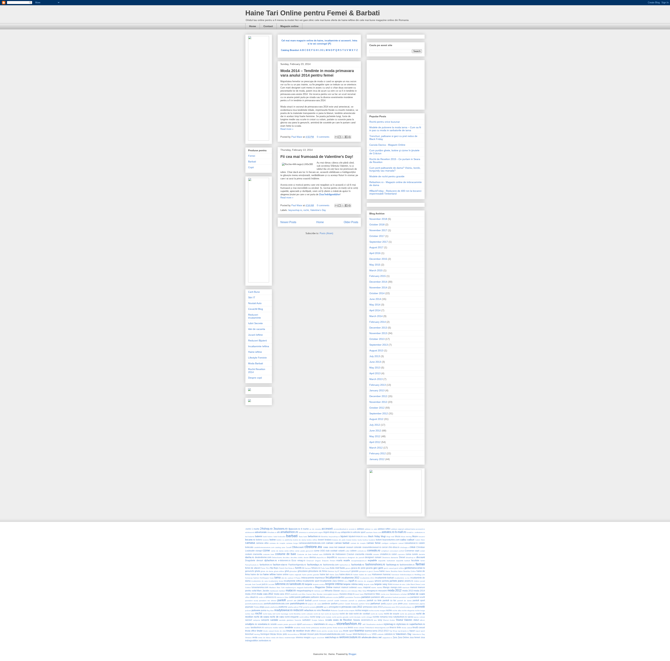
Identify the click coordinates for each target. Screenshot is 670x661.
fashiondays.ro (314, 564)
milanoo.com (346, 591)
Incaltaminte (333, 577)
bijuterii (344, 536)
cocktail (333, 551)
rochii (306, 210)
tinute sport (348, 631)
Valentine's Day (403, 634)
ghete (257, 571)
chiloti (412, 547)
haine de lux (257, 574)
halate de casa (365, 575)
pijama (422, 604)
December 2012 (378, 396)
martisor (282, 591)
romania (384, 617)
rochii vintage (366, 617)
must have (359, 594)
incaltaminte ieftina (293, 581)
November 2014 (378, 287)
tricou (273, 634)
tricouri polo (313, 634)
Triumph (349, 634)
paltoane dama (318, 597)
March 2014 (376, 316)
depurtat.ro (342, 557)
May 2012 (374, 436)
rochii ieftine (304, 617)
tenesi (340, 628)
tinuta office (250, 631)
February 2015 (377, 276)
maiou (360, 587)
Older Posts (351, 222)
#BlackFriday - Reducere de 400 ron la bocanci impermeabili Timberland (395, 192)
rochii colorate (307, 614)
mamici (379, 587)
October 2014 (377, 293)
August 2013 (376, 350)
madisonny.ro (290, 587)
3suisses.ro (280, 528)
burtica (365, 540)
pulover (248, 610)
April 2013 (375, 373)
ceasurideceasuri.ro (371, 547)
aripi (339, 532)
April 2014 (375, 310)
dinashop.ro (410, 557)
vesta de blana (264, 637)
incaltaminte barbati (384, 578)
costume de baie (285, 553)
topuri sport (420, 631)
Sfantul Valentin (404, 620)
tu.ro (369, 634)
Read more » (286, 129)
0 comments (323, 137)
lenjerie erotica (319, 584)
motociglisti (327, 594)
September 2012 (378, 413)
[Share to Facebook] (346, 137)
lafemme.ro (282, 583)
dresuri (259, 560)
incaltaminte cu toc (402, 578)
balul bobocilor (279, 536)
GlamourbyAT (345, 571)
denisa (312, 557)
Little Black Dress (413, 584)
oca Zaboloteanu (393, 594)
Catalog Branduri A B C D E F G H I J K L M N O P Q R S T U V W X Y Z (319, 50)
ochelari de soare (416, 594)
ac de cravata (315, 529)
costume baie (268, 554)
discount (420, 557)
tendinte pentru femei (328, 628)
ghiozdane (303, 571)
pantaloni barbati (391, 597)
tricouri (303, 634)
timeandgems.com (382, 628)
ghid (287, 571)
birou (365, 536)
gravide (355, 571)
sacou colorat (419, 617)
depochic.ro (321, 557)
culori (394, 554)
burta (360, 540)
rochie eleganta (408, 610)
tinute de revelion (295, 630)
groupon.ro (363, 571)
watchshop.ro (331, 637)
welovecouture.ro (350, 637)
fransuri (308, 568)
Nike (378, 594)
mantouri (405, 587)
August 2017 (376, 247)
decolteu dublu (297, 557)
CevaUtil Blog (255, 309)
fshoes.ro (315, 568)
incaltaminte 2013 (367, 578)
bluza (397, 536)
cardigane (393, 543)
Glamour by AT (333, 571)
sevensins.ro (367, 620)
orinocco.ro (271, 597)
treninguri (265, 634)
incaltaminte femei (276, 581)
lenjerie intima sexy (353, 584)
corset (422, 551)
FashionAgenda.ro (297, 564)
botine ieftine (312, 540)
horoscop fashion (252, 578)
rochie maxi (249, 614)
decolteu (286, 557)
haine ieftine (269, 574)
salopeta (256, 620)
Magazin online (289, 26)
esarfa (339, 560)
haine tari (324, 574)
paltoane (305, 597)
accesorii (327, 528)
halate (355, 575)
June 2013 (375, 361)
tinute (259, 630)
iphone (378, 581)
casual (401, 543)
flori (286, 568)
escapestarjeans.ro (359, 561)
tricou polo (282, 634)
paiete (298, 597)
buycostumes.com (391, 540)
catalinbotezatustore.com (264, 547)
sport (299, 624)
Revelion (326, 610)
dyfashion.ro (270, 560)
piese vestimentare (411, 604)
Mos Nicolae (318, 594)
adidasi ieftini (384, 529)
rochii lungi (315, 617)
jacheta (385, 581)
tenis (345, 628)
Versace (248, 637)
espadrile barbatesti (386, 561)
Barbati (252, 161)
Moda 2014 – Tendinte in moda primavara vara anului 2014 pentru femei (317, 73)
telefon (281, 628)
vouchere (320, 637)
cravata (368, 554)
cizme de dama (277, 551)
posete (319, 607)
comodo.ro (373, 550)
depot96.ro (332, 557)
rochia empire (349, 610)
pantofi (281, 600)
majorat (366, 587)
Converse (409, 551)
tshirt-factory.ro (360, 634)
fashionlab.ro (357, 564)
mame (373, 587)
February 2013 (377, 384)
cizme (266, 550)
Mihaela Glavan (332, 590)
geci (375, 568)
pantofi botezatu (319, 601)
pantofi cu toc (389, 600)
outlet (291, 597)
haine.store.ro (345, 574)
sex (375, 620)
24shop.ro (266, 528)
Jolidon (417, 581)
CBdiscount (298, 547)
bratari (348, 540)
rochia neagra (361, 610)
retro (319, 610)
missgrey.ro (372, 590)
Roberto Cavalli (337, 610)
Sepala (356, 620)
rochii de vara (277, 616)
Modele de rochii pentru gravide (386, 176)
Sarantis (298, 620)
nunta (383, 594)
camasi (329, 543)
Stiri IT (251, 297)
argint (320, 532)
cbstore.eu (313, 547)
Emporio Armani (328, 561)
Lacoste (271, 584)
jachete (393, 581)
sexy (380, 620)
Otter (286, 597)
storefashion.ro (348, 624)
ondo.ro (262, 597)
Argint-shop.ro (330, 532)
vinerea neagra (303, 637)
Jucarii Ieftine (255, 334)
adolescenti (249, 532)
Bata (301, 536)
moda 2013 (407, 590)
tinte (399, 627)
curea (408, 554)
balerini (258, 536)
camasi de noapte (358, 543)
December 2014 (378, 281)
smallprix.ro (251, 624)
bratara (328, 540)
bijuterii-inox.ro (356, 536)
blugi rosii (390, 536)
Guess (376, 571)
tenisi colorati (359, 628)
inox (346, 581)
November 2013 (378, 333)
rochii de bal (319, 614)
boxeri (321, 540)
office (247, 597)
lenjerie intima (334, 583)
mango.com (396, 587)
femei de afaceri (252, 568)
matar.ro (291, 590)
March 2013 (376, 379)
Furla (323, 568)
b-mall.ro (400, 532)
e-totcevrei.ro (284, 560)
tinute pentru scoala (325, 631)
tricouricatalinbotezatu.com (332, 634)
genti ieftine (399, 568)
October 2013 (377, 339)
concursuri (394, 551)
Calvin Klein (420, 540)
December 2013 (378, 327)
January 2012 (377, 459)
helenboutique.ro (407, 575)
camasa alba (262, 543)
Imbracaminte (307, 578)
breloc (354, 540)
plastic (267, 607)
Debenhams (277, 557)
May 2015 (374, 264)
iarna (277, 577)
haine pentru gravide (310, 575)
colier (347, 551)
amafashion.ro (289, 532)
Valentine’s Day (318, 210)
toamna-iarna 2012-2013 (377, 631)
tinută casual (419, 627)
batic (305, 536)
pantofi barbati (304, 600)
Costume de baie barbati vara (309, 554)
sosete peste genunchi (286, 624)
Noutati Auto (255, 303)
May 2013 (374, 367)
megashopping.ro (305, 590)
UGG (374, 634)
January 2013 (377, 390)
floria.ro (291, 568)
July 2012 (374, 424)
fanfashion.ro (266, 564)
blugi (383, 536)
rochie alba (396, 610)
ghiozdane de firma (317, 571)
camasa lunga (292, 543)
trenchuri (249, 634)
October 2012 (377, 407)
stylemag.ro (389, 624)
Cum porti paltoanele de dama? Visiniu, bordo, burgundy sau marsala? (395, 169)
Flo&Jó (282, 568)
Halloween (377, 574)
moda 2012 (395, 590)
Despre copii (255, 377)
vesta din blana (277, 637)
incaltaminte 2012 (350, 577)
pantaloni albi (377, 597)
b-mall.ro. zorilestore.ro (416, 532)
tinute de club (280, 631)
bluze (415, 536)
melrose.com (319, 591)
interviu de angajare (366, 581)
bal (246, 536)
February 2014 (377, 321)
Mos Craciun (307, 594)
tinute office (310, 631)
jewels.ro (409, 581)
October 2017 (377, 236)
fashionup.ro (392, 564)
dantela (422, 554)
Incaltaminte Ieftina (258, 346)
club (328, 551)
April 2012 (375, 442)
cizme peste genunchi (304, 551)
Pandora (357, 597)
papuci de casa (314, 604)
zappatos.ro (387, 637)
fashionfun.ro (345, 565)
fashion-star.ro (280, 564)
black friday (374, 536)
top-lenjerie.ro (403, 631)
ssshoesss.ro (307, 624)
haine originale (295, 575)
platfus (290, 607)
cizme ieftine (289, 551)
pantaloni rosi (404, 597)
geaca (348, 568)
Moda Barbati (255, 363)
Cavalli (288, 547)
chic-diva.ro (393, 547)
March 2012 (376, 447)
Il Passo (297, 578)
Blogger (352, 654)
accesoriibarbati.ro (341, 529)
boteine (266, 540)
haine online (283, 574)
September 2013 (378, 344)
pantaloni (365, 597)
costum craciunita (253, 554)
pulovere (256, 610)
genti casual (389, 568)
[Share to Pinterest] (349, 137)
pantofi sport (419, 600)
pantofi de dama (404, 601)
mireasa (354, 591)
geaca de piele (358, 568)
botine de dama (299, 540)
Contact (268, 26)
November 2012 (378, 402)
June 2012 (375, 430)
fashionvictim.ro (407, 564)
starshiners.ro (320, 624)
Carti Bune (254, 291)
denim (306, 557)
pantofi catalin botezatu (337, 601)
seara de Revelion (342, 620)
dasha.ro (249, 557)
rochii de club (346, 614)
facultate (415, 560)
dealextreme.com (263, 557)
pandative (349, 597)
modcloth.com (296, 594)
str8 (364, 624)
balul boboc (268, 536)
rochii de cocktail (361, 614)
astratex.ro (388, 532)
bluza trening (406, 536)
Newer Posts (288, 222)
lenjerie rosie (369, 584)
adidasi (360, 529)
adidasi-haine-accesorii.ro (414, 529)
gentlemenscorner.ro (414, 568)
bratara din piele (339, 540)
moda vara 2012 (265, 594)
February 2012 (377, 453)
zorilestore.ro (265, 640)
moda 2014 (419, 590)
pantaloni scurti (417, 597)
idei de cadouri (287, 578)
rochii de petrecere (407, 614)
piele (400, 603)
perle (395, 604)
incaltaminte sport (311, 581)
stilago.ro (332, 624)
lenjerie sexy (380, 584)
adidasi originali (397, 529)
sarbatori (306, 620)
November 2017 (378, 230)
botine (273, 539)
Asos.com (377, 532)
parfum (334, 603)
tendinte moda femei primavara (306, 628)
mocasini (382, 590)
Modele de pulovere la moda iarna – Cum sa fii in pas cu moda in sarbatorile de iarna (395, 129)
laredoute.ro (296, 583)
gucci (371, 571)
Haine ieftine (255, 351)
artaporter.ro (347, 532)
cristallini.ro (385, 554)
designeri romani (373, 557)
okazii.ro (254, 597)
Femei (251, 155)
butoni (379, 540)
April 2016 (375, 253)
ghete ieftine (279, 571)
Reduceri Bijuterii (257, 340)
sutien (247, 628)
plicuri (296, 607)
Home (252, 26)
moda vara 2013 (282, 594)
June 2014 (375, 299)
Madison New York (277, 587)
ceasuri (341, 547)
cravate (376, 554)
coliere (353, 551)
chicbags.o (404, 547)
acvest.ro (352, 529)
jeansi (401, 581)
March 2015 (376, 270)
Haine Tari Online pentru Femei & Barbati (312, 13)
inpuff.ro (352, 581)
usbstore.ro (389, 634)
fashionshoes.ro (375, 564)
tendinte (289, 627)
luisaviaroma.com (260, 587)
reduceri (298, 610)
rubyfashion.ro (400, 617)
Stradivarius (371, 624)
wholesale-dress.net (372, 637)
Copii (251, 167)
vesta (254, 637)
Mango (386, 587)
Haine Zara (334, 575)
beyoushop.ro (295, 210)
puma (263, 610)
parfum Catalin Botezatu (348, 604)
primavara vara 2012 (351, 607)
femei (420, 564)
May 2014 (374, 304)
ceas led (333, 547)
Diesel (402, 557)
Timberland (369, 628)
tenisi (350, 627)
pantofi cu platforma (357, 601)
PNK (301, 607)
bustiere (372, 540)
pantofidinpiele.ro (298, 603)
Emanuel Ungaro (314, 561)
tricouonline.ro (293, 634)
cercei (385, 547)
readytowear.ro (283, 610)
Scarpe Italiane (318, 620)
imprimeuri (320, 578)
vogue (313, 637)
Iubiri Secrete (255, 323)
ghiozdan (293, 571)
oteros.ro (280, 597)
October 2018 (377, 224)
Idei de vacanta (256, 329)
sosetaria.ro (264, 624)
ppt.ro (326, 607)
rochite (376, 617)
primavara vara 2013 (373, 607)
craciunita (359, 554)
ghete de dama (267, 571)
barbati (292, 536)
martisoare (274, 591)
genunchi (249, 571)
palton (342, 597)
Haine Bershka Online (407, 571)
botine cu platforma (284, 540)
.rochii (248, 529)
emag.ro (301, 560)
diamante (394, 557)
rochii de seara (261, 616)
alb (278, 532)
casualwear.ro (411, 543)
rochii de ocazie (391, 614)
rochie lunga (420, 610)
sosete (273, 624)
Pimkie (256, 607)
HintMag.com (419, 575)
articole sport (359, 532)
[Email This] (336, 137)
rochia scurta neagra (377, 610)
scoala (328, 620)
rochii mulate (326, 617)
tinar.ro (393, 627)
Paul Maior (297, 137)
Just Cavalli (256, 584)
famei (422, 561)
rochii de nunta (377, 614)
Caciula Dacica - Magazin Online (387, 144)
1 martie (255, 529)
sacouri (248, 620)
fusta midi (334, 568)
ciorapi (258, 551)
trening (257, 634)
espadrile (372, 560)
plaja (262, 607)
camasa (250, 542)
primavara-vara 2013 (391, 607)
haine (382, 571)
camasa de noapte (277, 543)
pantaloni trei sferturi (267, 601)
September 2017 (378, 241)
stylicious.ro (402, 624)
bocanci (422, 536)
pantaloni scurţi (251, 601)
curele (415, 554)
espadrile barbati (403, 561)
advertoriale (261, 532)
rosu (390, 617)
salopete (265, 620)
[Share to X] (343, 137)
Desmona (386, 557)
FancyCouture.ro (252, 565)
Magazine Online (323, 587)
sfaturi (416, 620)
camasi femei (374, 543)
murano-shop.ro (347, 594)
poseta (313, 607)
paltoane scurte (332, 597)
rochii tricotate (355, 617)
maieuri (336, 587)
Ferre (263, 568)
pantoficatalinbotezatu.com (276, 603)
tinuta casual (407, 628)
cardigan (385, 543)
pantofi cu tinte (374, 600)
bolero (259, 540)
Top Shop (393, 631)
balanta (251, 536)
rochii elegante (292, 617)
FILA (268, 568)
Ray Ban (270, 610)
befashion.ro (314, 536)
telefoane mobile (271, 628)
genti (380, 568)
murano (336, 594)
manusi (413, 587)
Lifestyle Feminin (257, 357)
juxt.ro (264, 584)
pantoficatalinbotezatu (254, 604)
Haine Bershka (391, 571)
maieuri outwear (349, 587)
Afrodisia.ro (271, 532)
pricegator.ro (335, 607)
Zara (395, 637)
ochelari (403, 594)
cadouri (410, 539)
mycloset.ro (369, 594)
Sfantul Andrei (389, 620)
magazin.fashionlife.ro (305, 587)
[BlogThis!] (339, 137)
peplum (389, 604)
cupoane (401, 554)
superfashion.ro (417, 624)
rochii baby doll (269, 614)
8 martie (305, 529)
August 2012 (376, 419)
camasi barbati (342, 543)
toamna (359, 630)
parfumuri (375, 603)
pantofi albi (291, 601)
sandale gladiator (286, 620)
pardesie (326, 603)
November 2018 (378, 219)
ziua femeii (415, 637)
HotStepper (264, 578)
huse (272, 578)
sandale (274, 620)
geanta (369, 568)
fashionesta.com (331, 564)
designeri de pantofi (356, 557)
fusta (327, 568)
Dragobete (250, 560)
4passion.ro (294, 529)
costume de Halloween (334, 554)
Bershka (324, 536)
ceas (325, 547)
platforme (282, 607)
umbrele (380, 634)
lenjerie (308, 584)
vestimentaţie (289, 637)
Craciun (350, 554)
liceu (390, 584)
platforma (274, 607)
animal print (313, 532)
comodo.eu (361, 551)
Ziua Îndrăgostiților (329, 194)
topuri (412, 631)
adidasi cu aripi (371, 529)
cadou (403, 539)
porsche (306, 607)
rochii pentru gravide (340, 617)
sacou (410, 617)
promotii (420, 606)
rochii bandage (282, 614)
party (383, 603)
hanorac (387, 574)
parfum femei (364, 604)
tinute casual (268, 631)
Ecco (294, 560)
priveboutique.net (407, 607)
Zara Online (403, 637)
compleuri (385, 551)
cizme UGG (319, 551)
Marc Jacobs (263, 590)
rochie (389, 610)
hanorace (395, 575)
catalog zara (280, 547)
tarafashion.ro (257, 627)
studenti (379, 624)
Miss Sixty (362, 591)
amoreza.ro (303, 532)
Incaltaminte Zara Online (332, 581)
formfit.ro (299, 568)
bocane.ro (250, 539)
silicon (422, 620)
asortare (369, 532)
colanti (341, 551)
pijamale (249, 607)
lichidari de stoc (399, 584)
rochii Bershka (295, 614)
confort (401, 551)
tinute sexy (338, 631)
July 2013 (374, 356)
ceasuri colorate (354, 547)
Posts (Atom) (326, 233)
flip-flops (274, 568)
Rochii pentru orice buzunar (384, 121)
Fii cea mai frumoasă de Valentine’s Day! (316, 156)
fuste (342, 568)
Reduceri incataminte (254, 316)
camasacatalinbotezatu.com (312, 543)
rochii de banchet (332, 614)
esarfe (347, 560)
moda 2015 (250, 594)
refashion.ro (310, 610)
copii (417, 551)
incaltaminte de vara (259, 581)
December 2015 (378, 258)
